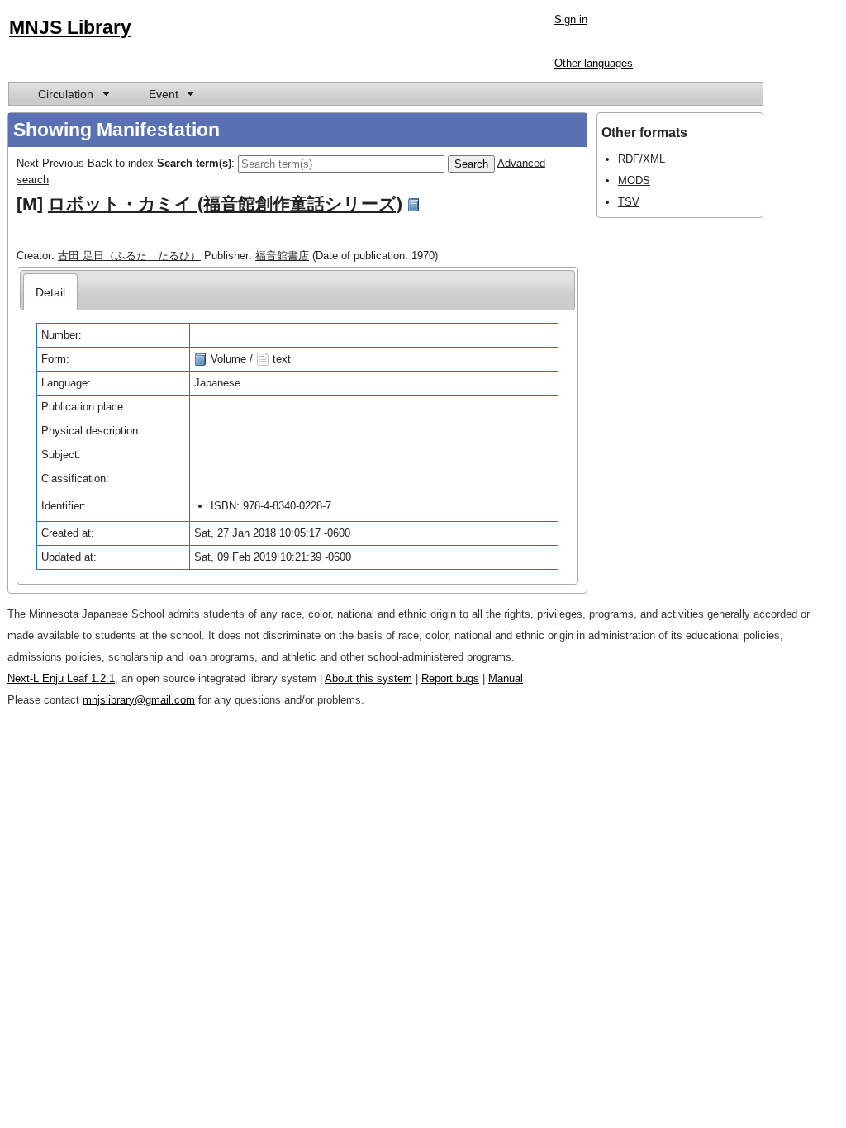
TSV (628, 202)
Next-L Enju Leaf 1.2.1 (61, 678)
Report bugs (450, 678)
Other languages (593, 63)
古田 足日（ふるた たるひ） (129, 255)
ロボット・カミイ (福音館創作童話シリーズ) (225, 203)
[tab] (50, 291)
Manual (505, 678)
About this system (368, 678)
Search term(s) (194, 162)
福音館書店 (282, 255)
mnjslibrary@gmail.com (139, 700)
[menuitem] (72, 94)
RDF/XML (641, 159)
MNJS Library (70, 27)
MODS (634, 180)
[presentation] (51, 292)
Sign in (570, 19)
